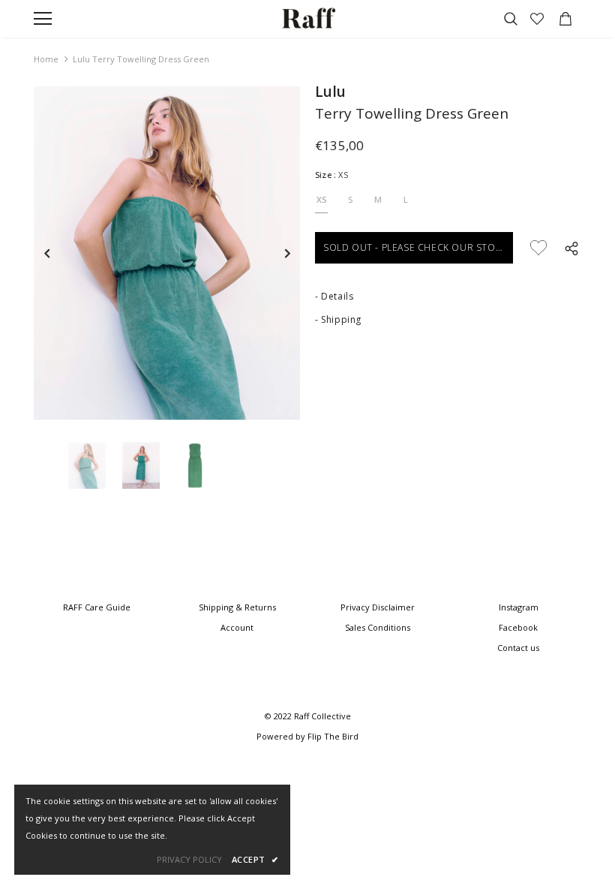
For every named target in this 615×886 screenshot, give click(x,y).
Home (46, 59)
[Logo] (309, 18)
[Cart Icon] (565, 19)
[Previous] (47, 253)
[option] (167, 253)
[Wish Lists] (538, 247)
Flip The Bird (333, 736)
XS (321, 199)
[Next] (286, 253)
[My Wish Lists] (536, 19)
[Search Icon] (511, 19)
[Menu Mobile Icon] (43, 19)
